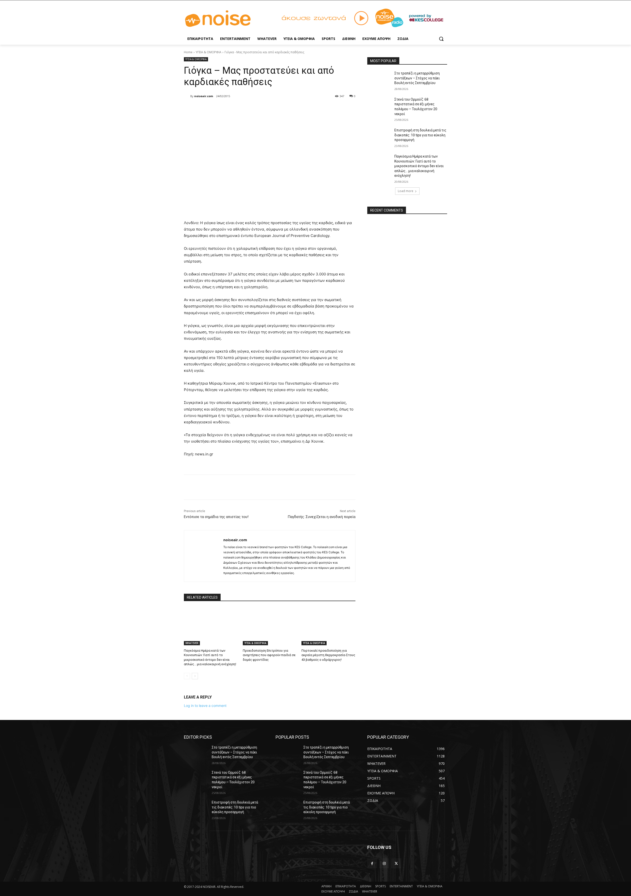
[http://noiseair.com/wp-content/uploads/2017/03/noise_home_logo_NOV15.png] (223, 19)
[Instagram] (384, 863)
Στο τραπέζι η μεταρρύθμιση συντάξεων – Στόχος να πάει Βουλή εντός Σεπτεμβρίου (417, 78)
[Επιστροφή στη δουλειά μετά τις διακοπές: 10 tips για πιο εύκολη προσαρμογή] (379, 136)
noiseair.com (203, 96)
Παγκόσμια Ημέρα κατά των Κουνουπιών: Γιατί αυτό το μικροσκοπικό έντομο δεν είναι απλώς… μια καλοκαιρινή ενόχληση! (419, 166)
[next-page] (195, 676)
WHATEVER (191, 643)
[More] (265, 109)
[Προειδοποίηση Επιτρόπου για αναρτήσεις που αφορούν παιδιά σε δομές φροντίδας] (270, 626)
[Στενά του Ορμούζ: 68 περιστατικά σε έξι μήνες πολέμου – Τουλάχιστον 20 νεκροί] (379, 105)
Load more (405, 191)
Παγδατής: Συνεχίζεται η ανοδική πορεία (321, 517)
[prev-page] (187, 676)
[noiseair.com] (187, 96)
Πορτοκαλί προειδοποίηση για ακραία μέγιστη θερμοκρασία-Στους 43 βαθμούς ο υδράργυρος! (328, 655)
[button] (441, 39)
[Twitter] (231, 109)
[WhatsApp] (253, 109)
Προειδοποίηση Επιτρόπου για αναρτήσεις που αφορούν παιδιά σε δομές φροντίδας (269, 655)
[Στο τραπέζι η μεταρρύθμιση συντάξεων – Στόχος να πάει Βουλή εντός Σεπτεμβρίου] (379, 79)
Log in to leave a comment (205, 705)
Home (188, 52)
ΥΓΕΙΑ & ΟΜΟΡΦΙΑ (208, 52)
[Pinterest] (242, 109)
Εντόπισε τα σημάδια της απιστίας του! (216, 517)
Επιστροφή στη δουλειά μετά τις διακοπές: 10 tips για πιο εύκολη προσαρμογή (420, 135)
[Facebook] (219, 109)
